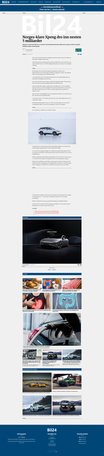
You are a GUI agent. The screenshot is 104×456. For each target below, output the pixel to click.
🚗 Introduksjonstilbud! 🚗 (52, 7)
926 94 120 (79, 49)
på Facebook (82, 437)
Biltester (33, 2)
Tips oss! (79, 51)
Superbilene (75, 2)
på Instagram (82, 441)
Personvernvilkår (52, 450)
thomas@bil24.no (52, 438)
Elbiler (40, 2)
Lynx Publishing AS (51, 451)
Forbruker (48, 2)
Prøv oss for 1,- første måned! (52, 9)
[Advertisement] (52, 180)
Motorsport (56, 2)
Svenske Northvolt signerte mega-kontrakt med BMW (47, 213)
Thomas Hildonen (52, 445)
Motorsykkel (66, 2)
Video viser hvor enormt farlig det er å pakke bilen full (47, 211)
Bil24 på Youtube (82, 443)
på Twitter (82, 439)
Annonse (13, 2)
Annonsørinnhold (23, 2)
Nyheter (54, 269)
